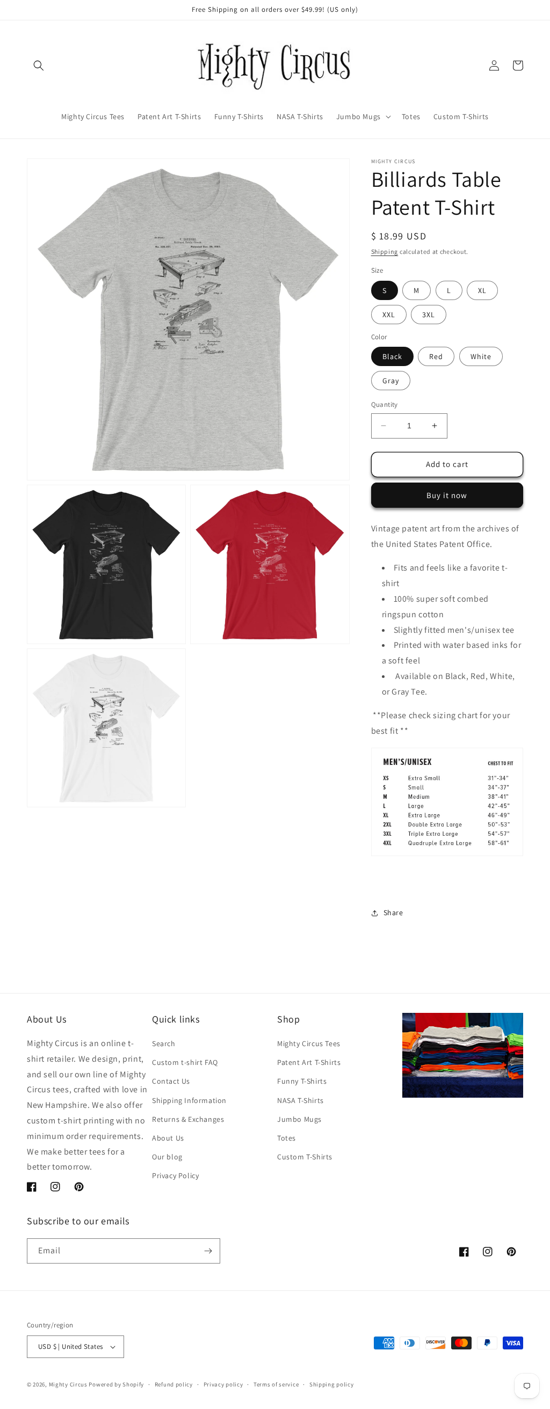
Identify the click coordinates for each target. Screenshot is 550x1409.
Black (392, 356)
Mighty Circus (68, 1384)
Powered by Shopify (116, 1384)
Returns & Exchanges (188, 1119)
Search (164, 1043)
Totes (286, 1138)
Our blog (167, 1157)
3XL (428, 314)
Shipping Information (189, 1100)
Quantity (384, 404)
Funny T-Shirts (302, 1081)
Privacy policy (223, 1384)
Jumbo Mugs (299, 1119)
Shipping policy (331, 1384)
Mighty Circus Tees (309, 1043)
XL (482, 290)
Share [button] (393, 912)
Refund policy (174, 1384)
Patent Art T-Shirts (309, 1062)
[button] (38, 65)
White (481, 356)
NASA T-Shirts (300, 1100)
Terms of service (276, 1384)
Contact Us (171, 1081)
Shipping (385, 251)
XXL (388, 314)
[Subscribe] (208, 1251)
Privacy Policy (175, 1175)
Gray (390, 380)
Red (436, 356)
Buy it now (446, 495)
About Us (168, 1138)
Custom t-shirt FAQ (185, 1062)
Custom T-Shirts (304, 1157)
